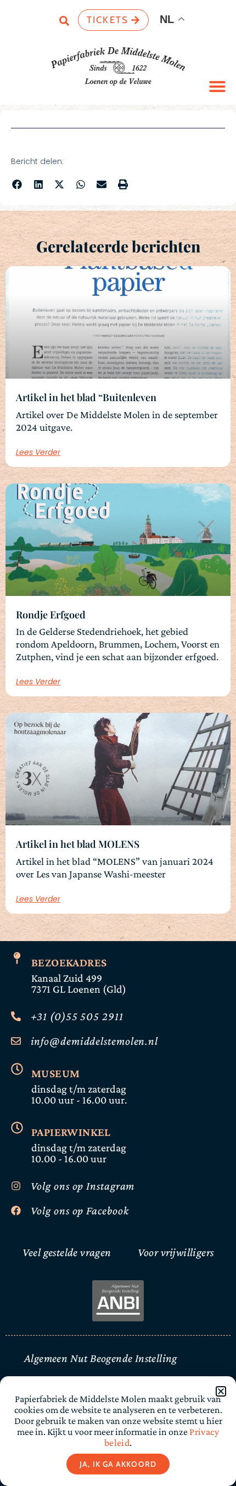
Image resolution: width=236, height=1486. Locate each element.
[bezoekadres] (17, 958)
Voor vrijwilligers (176, 1252)
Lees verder (38, 452)
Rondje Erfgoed (51, 614)
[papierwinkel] (17, 1128)
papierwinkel (71, 1132)
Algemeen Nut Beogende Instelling (100, 1358)
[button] (217, 86)
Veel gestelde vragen (67, 1252)
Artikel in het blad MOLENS (77, 844)
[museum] (17, 1069)
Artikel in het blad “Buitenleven (86, 397)
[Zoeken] (64, 23)
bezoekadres (68, 962)
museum (55, 1073)
